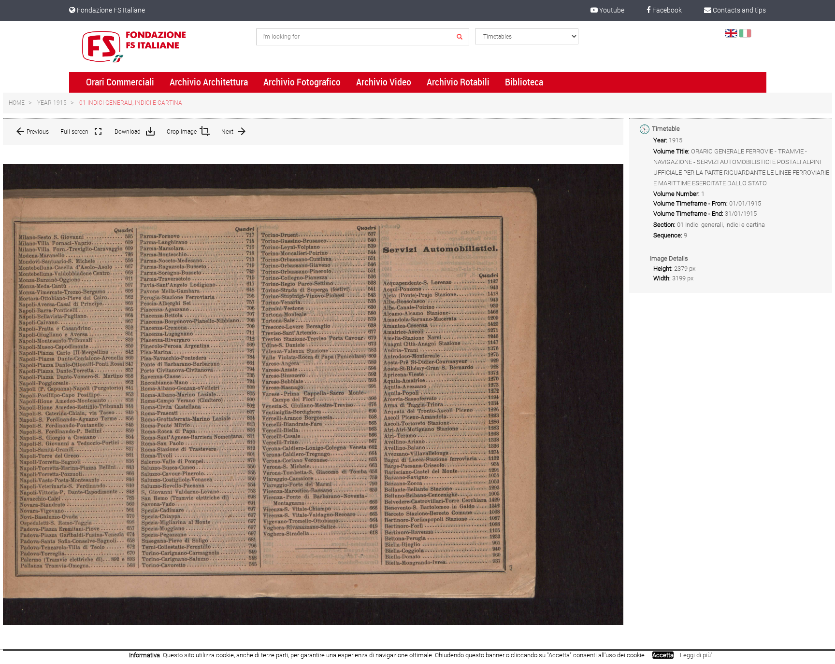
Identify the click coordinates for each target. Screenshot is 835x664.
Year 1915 (52, 102)
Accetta (663, 655)
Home (17, 102)
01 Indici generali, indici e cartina (130, 102)
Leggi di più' (696, 655)
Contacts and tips (738, 10)
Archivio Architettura (209, 82)
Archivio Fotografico (302, 82)
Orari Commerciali (120, 82)
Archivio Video (383, 82)
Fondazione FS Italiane (110, 10)
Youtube (611, 10)
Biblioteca (524, 82)
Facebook (666, 10)
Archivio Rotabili (458, 82)
